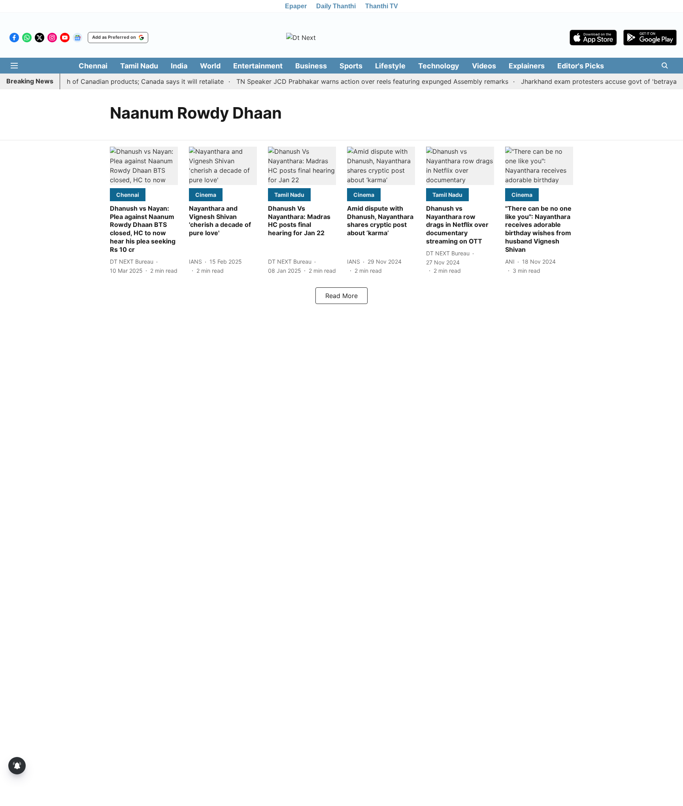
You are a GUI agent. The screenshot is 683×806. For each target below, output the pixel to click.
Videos (484, 66)
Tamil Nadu (139, 66)
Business (311, 66)
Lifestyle (390, 66)
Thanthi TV (381, 6)
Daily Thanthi (336, 6)
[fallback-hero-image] (144, 166)
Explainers (527, 66)
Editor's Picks (580, 66)
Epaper (296, 6)
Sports (351, 66)
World (210, 66)
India (179, 66)
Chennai (93, 66)
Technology (438, 66)
